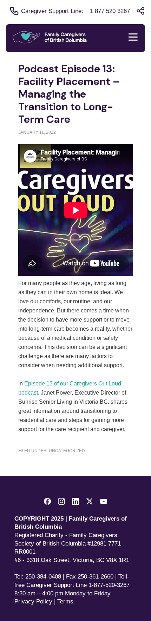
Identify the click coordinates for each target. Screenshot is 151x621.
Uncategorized (67, 450)
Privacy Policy (33, 601)
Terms (65, 601)
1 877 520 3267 (110, 10)
